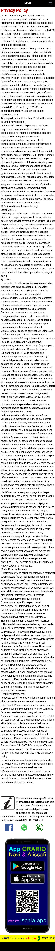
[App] (27, 885)
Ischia (32, 938)
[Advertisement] (27, 946)
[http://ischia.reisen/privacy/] (39, 827)
